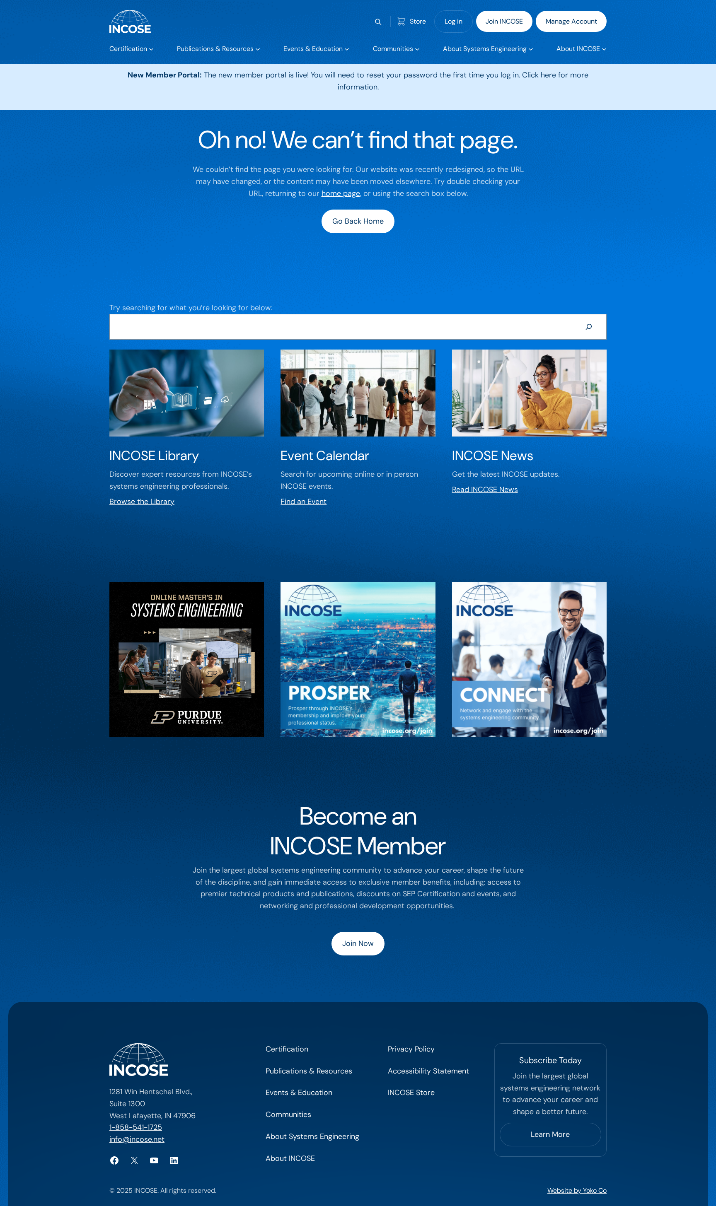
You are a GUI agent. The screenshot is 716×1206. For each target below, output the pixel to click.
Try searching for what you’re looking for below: (190, 308)
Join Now (358, 943)
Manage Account (571, 21)
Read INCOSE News (485, 489)
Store (418, 21)
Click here (539, 75)
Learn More (550, 1134)
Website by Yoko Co (577, 1190)
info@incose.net (136, 1139)
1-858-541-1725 (135, 1127)
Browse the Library (141, 502)
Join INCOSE (504, 21)
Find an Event (304, 502)
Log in (453, 21)
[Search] (589, 327)
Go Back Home (358, 221)
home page (341, 193)
